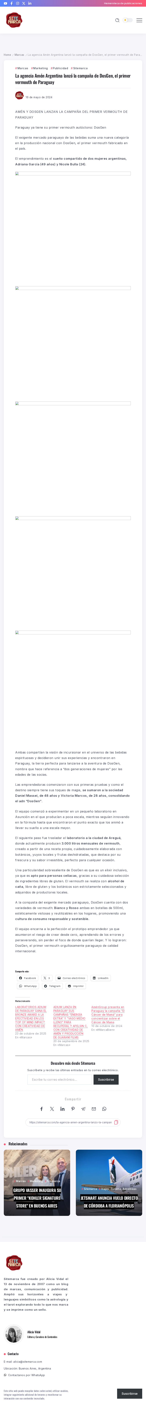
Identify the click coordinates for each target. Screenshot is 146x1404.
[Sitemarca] (14, 20)
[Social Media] (5, 3)
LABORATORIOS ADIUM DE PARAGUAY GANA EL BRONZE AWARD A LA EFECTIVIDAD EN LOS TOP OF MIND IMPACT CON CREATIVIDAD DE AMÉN (31, 1018)
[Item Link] (37, 1183)
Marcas (19, 54)
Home (7, 54)
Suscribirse (106, 1079)
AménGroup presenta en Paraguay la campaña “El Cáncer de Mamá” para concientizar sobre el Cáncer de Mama (108, 1014)
